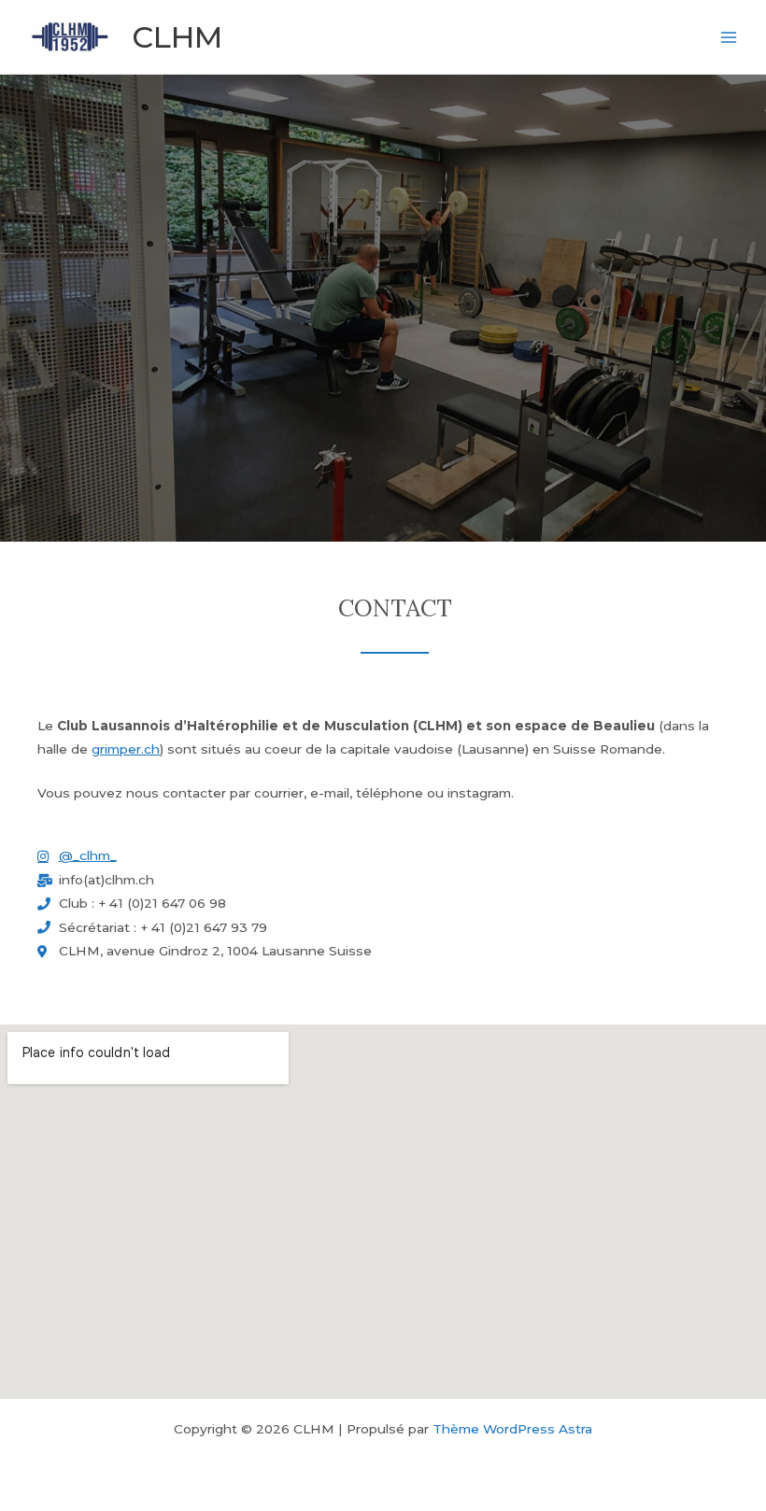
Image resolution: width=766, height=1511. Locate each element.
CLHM (177, 37)
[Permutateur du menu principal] (729, 37)
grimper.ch (126, 748)
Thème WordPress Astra (512, 1428)
